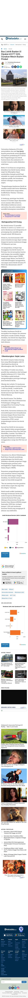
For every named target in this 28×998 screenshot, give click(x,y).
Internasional (18, 44)
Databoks (3, 971)
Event (2, 973)
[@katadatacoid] (18, 987)
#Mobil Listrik (5, 595)
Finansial (10, 939)
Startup (16, 945)
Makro (9, 941)
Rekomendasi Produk (7, 271)
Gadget (16, 947)
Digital (16, 939)
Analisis (9, 956)
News (23, 953)
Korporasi (10, 945)
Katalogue (24, 956)
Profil (23, 944)
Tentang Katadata (9, 991)
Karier (21, 991)
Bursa (9, 944)
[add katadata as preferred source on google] (14, 566)
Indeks (2, 965)
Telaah (16, 954)
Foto (23, 957)
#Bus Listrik (4, 589)
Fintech (16, 944)
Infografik (10, 954)
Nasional (3, 941)
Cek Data (10, 957)
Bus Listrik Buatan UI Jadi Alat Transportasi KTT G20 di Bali (12, 215)
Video (23, 951)
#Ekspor (11, 589)
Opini (16, 956)
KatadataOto (4, 974)
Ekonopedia (24, 939)
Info (2, 964)
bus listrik (20, 151)
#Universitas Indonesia (7, 592)
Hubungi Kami (15, 994)
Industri (12, 44)
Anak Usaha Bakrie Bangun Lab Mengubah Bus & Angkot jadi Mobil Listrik (14, 349)
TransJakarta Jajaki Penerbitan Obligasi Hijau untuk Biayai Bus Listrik (14, 448)
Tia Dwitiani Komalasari (14, 62)
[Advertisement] (14, 908)
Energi (24, 44)
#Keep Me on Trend (7, 598)
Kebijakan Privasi (17, 992)
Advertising (16, 991)
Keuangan (10, 942)
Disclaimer (24, 992)
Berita (5, 48)
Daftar (24, 981)
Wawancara (17, 957)
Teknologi (17, 948)
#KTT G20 (12, 595)
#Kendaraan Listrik (19, 592)
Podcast (24, 959)
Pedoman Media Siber (7, 992)
